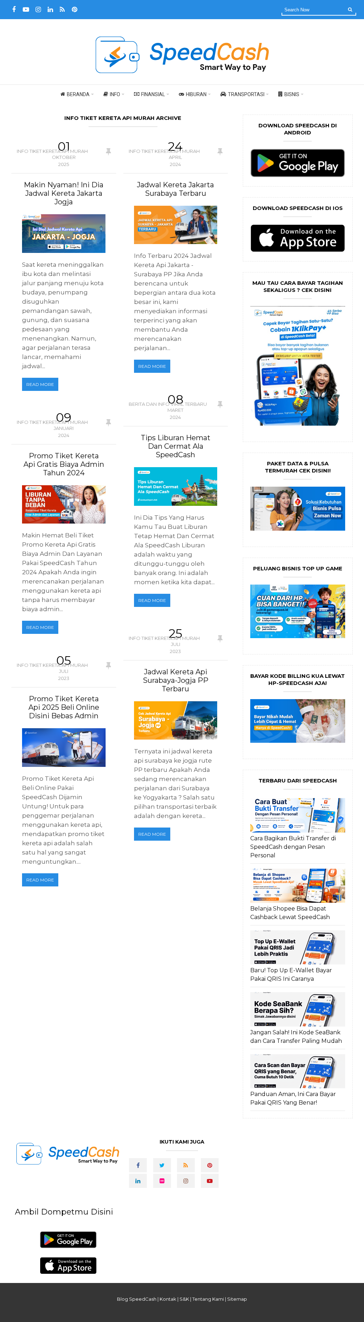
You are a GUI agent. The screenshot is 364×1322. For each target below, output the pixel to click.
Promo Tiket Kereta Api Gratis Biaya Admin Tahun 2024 (63, 464)
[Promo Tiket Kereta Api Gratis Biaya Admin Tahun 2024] (64, 504)
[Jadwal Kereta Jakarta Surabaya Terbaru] (176, 225)
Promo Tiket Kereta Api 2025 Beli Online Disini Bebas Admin (63, 707)
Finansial (153, 94)
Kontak (168, 1299)
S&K (184, 1299)
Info (115, 94)
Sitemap (237, 1299)
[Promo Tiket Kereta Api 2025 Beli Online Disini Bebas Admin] (64, 747)
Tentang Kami (208, 1299)
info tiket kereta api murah (52, 151)
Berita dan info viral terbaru (168, 404)
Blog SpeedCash (136, 1299)
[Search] (350, 9)
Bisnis (291, 94)
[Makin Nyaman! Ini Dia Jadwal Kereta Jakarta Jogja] (64, 233)
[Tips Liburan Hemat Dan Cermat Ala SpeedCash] (176, 486)
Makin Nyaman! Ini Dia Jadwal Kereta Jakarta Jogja (63, 193)
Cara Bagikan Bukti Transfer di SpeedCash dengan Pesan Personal (293, 847)
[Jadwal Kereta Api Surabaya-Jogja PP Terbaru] (176, 720)
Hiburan (196, 94)
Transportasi (246, 94)
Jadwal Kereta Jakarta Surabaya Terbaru (175, 189)
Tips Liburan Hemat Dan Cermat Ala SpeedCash (175, 446)
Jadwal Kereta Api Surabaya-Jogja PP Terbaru (175, 680)
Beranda (78, 94)
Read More (40, 384)
